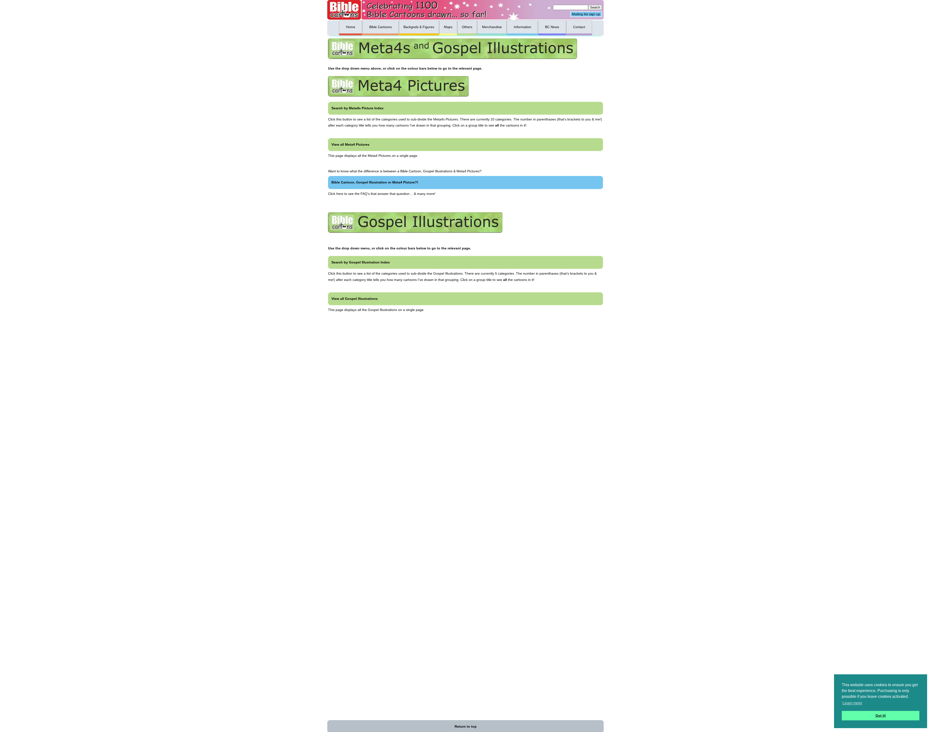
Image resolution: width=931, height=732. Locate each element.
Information (522, 27)
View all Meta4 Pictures (350, 144)
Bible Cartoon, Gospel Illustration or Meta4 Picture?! (374, 182)
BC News (552, 27)
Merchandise (492, 27)
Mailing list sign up (586, 14)
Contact (579, 27)
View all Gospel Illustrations (354, 299)
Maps (448, 27)
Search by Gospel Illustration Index (360, 262)
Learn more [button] (852, 703)
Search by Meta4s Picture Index (357, 108)
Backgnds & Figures (418, 27)
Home (350, 27)
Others (467, 27)
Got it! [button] (880, 715)
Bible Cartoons (380, 27)
